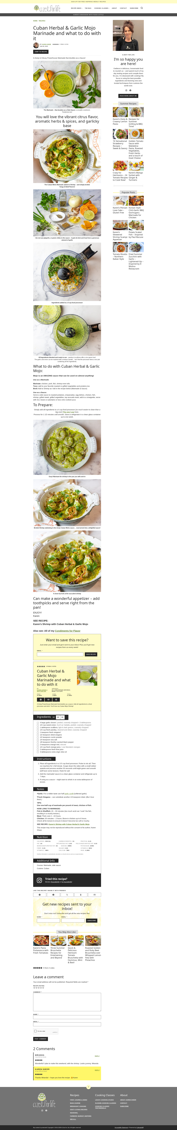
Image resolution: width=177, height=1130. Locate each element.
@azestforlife (55, 882)
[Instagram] (126, 90)
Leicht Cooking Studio (104, 1100)
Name (39, 917)
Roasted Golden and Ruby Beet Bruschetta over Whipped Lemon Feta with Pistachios (93, 953)
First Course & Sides (78, 1100)
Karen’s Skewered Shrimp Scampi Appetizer (120, 236)
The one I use (68, 412)
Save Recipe (91, 654)
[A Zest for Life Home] (47, 8)
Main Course (75, 1103)
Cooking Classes (101, 8)
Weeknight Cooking (78, 1106)
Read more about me (128, 96)
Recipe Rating (39, 986)
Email (40, 650)
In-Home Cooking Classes (105, 1103)
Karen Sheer (46, 44)
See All (73, 1119)
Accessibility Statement (121, 1127)
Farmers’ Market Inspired (80, 1116)
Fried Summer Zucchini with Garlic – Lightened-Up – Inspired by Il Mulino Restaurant (136, 261)
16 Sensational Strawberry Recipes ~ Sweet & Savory (120, 145)
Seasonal (74, 1112)
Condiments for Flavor (67, 630)
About (114, 8)
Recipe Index (76, 8)
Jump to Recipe (41, 51)
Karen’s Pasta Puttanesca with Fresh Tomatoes (40, 950)
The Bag (88, 8)
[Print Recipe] (56, 700)
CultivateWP (140, 1127)
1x (54, 717)
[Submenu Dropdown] (82, 8)
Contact (123, 8)
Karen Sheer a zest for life (42, 690)
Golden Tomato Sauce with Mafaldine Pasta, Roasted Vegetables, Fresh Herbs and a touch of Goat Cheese (136, 149)
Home (35, 20)
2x (58, 717)
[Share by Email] (48, 700)
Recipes (42, 20)
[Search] (142, 8)
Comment (37, 992)
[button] (53, 44)
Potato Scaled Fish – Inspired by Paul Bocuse (136, 234)
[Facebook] (130, 90)
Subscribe (134, 8)
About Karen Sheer (128, 1100)
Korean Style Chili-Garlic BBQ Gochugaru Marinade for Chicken (136, 212)
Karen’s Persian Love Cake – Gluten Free (120, 210)
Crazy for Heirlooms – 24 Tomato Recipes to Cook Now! (120, 176)
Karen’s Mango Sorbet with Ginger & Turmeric (136, 176)
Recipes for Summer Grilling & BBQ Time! (136, 123)
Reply (97, 1056)
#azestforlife (68, 882)
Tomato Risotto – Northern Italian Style (120, 256)
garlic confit (69, 794)
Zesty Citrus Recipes (78, 1109)
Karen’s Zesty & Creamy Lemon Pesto (120, 121)
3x (62, 717)
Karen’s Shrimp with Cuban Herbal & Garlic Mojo (69, 824)
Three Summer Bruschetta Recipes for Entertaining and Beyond (58, 952)
